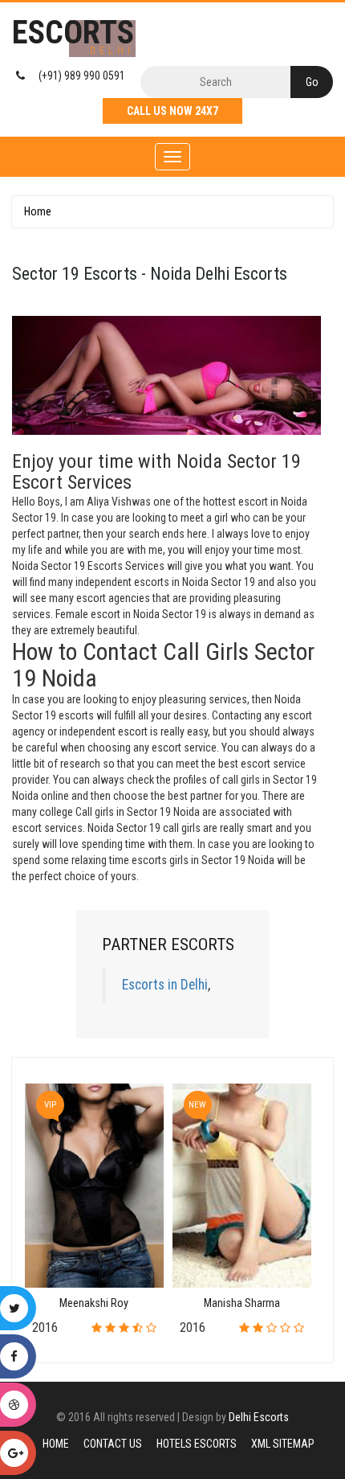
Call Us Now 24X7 (172, 110)
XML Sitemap (283, 1443)
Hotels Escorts (196, 1443)
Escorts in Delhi (165, 985)
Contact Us (112, 1443)
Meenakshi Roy (93, 1303)
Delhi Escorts (259, 1417)
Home (37, 211)
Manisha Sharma (242, 1303)
